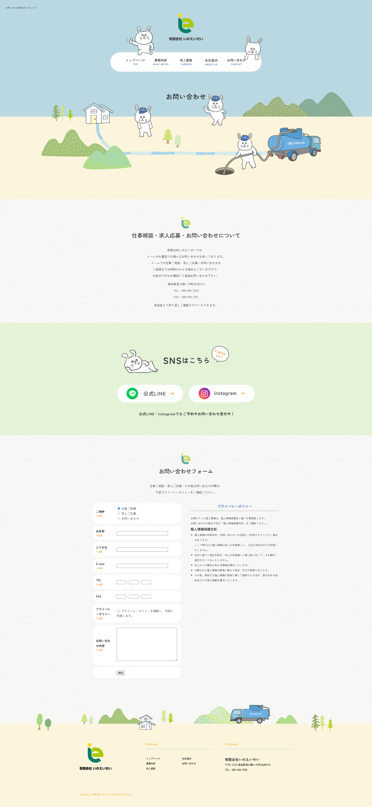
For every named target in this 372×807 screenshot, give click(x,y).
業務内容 (160, 64)
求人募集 (186, 64)
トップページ (135, 64)
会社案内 (211, 64)
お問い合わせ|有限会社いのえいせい (21, 7)
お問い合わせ (236, 64)
